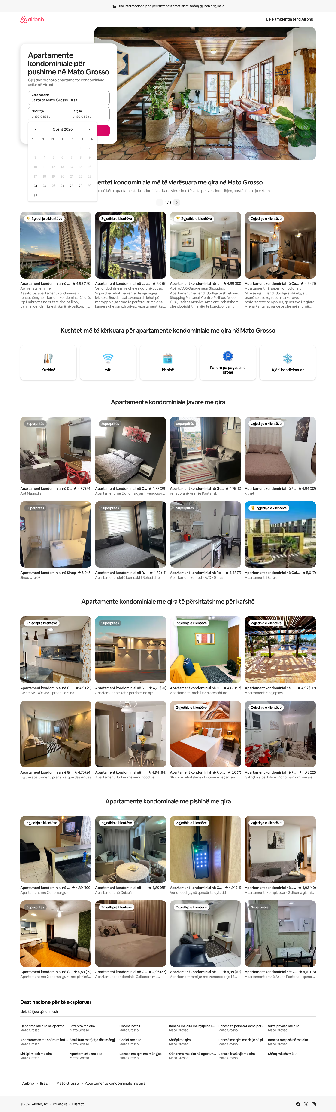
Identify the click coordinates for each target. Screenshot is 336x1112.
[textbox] (48, 116)
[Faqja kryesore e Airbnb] (32, 19)
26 (53, 186)
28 (71, 186)
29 (80, 186)
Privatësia (60, 1104)
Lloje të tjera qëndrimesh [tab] (39, 1012)
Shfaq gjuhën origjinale (207, 6)
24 (35, 186)
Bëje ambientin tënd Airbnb (289, 19)
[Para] (176, 202)
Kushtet (78, 1104)
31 (35, 195)
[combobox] (69, 100)
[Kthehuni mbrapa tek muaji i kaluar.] (36, 129)
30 (89, 186)
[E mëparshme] (159, 202)
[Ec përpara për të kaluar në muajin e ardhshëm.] (89, 129)
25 (44, 186)
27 (62, 186)
